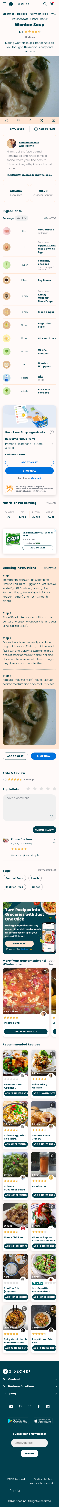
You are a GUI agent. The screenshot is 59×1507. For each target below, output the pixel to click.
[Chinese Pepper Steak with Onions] (43, 1227)
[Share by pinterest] (18, 121)
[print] (6, 121)
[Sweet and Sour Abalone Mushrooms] (15, 1074)
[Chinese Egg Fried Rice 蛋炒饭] (15, 1125)
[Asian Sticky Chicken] (43, 1074)
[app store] (42, 1420)
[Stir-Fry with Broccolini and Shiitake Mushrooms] (43, 1278)
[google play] (18, 1420)
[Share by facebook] (30, 121)
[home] (19, 4)
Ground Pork (46, 229)
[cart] (52, 4)
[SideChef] (16, 1373)
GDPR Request (16, 1479)
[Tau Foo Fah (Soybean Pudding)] (15, 1278)
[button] (5, 4)
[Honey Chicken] (15, 1227)
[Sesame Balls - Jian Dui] (43, 1125)
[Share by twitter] (41, 121)
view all (52, 962)
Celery (42, 350)
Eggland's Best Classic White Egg (47, 249)
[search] (45, 4)
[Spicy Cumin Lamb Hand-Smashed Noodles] (15, 1329)
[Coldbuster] (43, 1176)
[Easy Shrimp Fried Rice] (43, 1329)
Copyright (16, 1490)
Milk (40, 376)
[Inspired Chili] (26, 1002)
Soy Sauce (44, 280)
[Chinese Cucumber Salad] (15, 1176)
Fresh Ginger (46, 312)
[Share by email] (53, 121)
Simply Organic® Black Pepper (46, 298)
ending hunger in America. (31, 491)
